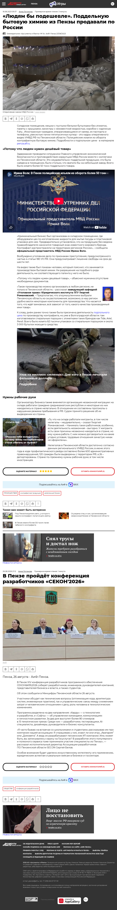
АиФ (5, 662)
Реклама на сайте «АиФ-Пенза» (77, 847)
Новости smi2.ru (12, 562)
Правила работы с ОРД (33, 850)
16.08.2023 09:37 (10, 12)
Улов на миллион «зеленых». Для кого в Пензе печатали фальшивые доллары (63, 376)
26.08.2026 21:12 (9, 571)
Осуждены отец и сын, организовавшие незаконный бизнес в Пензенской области (90, 515)
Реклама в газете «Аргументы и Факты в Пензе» (68, 850)
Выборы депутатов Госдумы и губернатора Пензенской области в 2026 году (69, 854)
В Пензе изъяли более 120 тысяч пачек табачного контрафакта (32, 524)
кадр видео (40, 112)
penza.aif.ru (23, 143)
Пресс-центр (53, 844)
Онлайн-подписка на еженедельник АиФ (41, 847)
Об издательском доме (33, 844)
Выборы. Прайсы (100, 850)
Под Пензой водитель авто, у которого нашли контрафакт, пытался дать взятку (33, 515)
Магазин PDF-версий (71, 844)
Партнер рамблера (47, 899)
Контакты (27, 854)
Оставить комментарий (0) (93, 471)
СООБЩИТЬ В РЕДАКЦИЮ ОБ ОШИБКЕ (38, 857)
